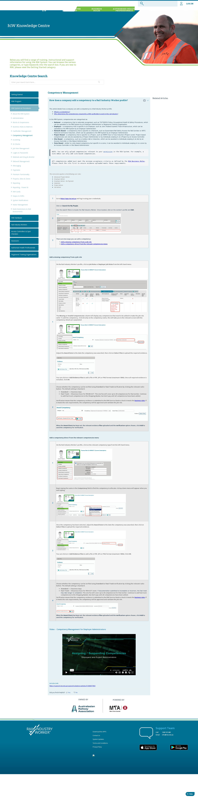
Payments (16, 170)
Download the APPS (99, 732)
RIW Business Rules (136, 161)
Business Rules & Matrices (22, 127)
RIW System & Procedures (21, 108)
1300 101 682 (166, 732)
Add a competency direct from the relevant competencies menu (84, 244)
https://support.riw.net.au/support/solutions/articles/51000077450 (72, 686)
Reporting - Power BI (20, 187)
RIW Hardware (16, 218)
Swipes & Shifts (18, 196)
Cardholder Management (22, 131)
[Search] (99, 82)
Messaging (17, 166)
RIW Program (16, 101)
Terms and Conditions (100, 743)
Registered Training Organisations (23, 254)
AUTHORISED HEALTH (124, 10)
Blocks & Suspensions (21, 122)
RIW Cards (16, 192)
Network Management (21, 161)
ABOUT (44, 10)
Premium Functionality (21, 174)
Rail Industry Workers (19, 225)
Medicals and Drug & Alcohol (23, 157)
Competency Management (23, 135)
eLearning (16, 140)
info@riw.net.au (167, 735)
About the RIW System (21, 114)
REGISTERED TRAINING (158, 10)
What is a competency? (62, 112)
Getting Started (17, 94)
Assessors (15, 241)
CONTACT (186, 10)
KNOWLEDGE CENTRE (70, 10)
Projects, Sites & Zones (21, 179)
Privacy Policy (97, 747)
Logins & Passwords (20, 153)
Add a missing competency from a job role (76, 242)
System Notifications (20, 200)
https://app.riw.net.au (68, 199)
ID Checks (16, 144)
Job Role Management (21, 148)
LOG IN (189, 3)
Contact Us (96, 735)
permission (108, 151)
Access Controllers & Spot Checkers (21, 232)
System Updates (98, 739)
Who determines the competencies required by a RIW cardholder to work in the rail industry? (86, 114)
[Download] (95, 383)
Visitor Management (20, 205)
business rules (140, 400)
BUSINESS (97, 10)
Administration (18, 118)
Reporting (16, 183)
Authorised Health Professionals (23, 248)
